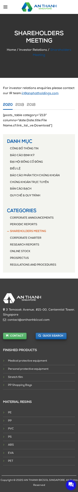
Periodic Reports (23, 224)
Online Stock (20, 251)
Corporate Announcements (32, 218)
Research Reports (24, 245)
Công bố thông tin (24, 148)
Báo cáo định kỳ (22, 155)
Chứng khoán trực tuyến (29, 182)
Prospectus (19, 258)
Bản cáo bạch (20, 189)
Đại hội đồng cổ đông (26, 162)
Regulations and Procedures (33, 265)
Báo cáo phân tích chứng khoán (35, 175)
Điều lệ (15, 168)
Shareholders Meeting (28, 231)
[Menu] (5, 7)
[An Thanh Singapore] (39, 7)
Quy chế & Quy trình (25, 195)
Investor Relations (33, 50)
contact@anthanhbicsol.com (29, 320)
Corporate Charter (25, 238)
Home (11, 50)
